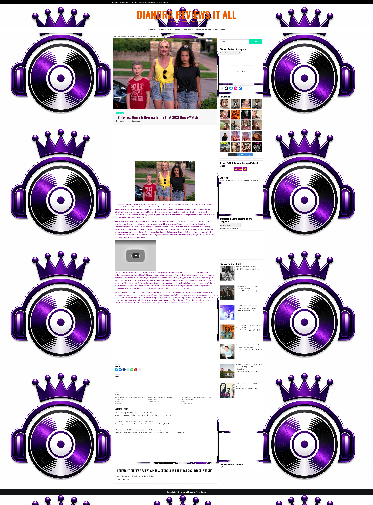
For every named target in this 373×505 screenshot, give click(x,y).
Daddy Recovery (125, 2)
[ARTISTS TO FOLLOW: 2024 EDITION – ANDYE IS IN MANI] (225, 136)
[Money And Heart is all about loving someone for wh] (246, 147)
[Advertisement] (165, 145)
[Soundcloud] (240, 169)
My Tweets (223, 467)
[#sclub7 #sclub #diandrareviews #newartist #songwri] (257, 114)
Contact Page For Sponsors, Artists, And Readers (153, 2)
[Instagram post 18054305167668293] (225, 114)
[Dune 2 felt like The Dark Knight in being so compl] (235, 114)
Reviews (134, 2)
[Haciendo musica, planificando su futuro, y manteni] (257, 136)
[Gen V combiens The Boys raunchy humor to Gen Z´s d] (225, 147)
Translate (234, 228)
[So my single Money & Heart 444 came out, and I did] (246, 136)
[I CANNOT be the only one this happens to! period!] (257, 125)
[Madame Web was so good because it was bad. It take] (246, 114)
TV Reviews (120, 113)
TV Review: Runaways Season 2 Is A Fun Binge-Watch (134, 421)
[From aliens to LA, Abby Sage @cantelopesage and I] (235, 125)
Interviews (115, 2)
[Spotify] (245, 169)
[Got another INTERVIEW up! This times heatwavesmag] (235, 136)
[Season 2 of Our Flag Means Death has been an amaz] (257, 147)
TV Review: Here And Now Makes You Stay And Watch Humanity (138, 430)
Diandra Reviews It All (186, 14)
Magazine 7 (193, 492)
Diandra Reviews (124, 121)
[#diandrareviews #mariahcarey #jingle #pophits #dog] (225, 125)
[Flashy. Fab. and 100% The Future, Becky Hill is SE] (235, 147)
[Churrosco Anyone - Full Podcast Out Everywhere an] (257, 104)
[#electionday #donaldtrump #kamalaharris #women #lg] (225, 104)
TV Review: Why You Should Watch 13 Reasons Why (133, 412)
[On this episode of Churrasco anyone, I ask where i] (235, 104)
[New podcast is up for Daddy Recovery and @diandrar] (246, 104)
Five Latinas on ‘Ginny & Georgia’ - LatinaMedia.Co (138, 476)
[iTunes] (236, 169)
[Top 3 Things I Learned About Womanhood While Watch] (246, 125)
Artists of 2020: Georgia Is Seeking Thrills (160, 397)
